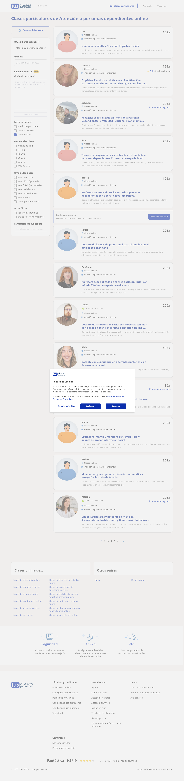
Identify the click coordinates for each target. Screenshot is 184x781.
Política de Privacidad (62, 399)
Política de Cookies (115, 396)
